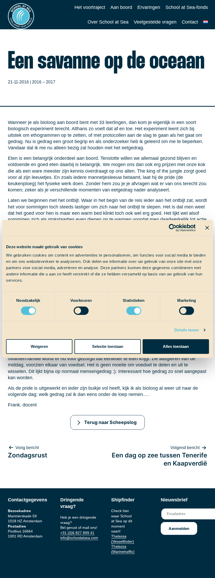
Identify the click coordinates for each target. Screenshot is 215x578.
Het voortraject (89, 7)
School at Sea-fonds (186, 7)
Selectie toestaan (107, 346)
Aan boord (121, 7)
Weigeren (39, 346)
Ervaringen (148, 7)
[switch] (76, 309)
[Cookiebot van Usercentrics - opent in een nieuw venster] (173, 228)
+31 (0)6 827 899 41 (77, 533)
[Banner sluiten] (207, 228)
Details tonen (186, 330)
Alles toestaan (176, 346)
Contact (190, 22)
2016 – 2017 (43, 82)
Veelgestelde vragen (155, 22)
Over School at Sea (108, 22)
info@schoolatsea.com (79, 538)
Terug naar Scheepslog (110, 422)
